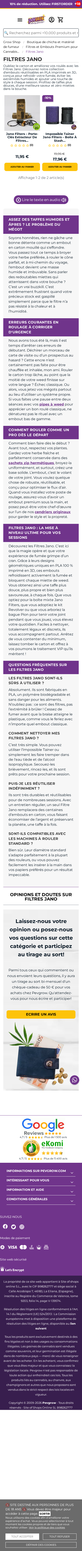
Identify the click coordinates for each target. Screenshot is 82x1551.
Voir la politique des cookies (47, 1527)
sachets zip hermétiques (31, 463)
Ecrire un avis (41, 1014)
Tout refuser (59, 1536)
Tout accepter (22, 1536)
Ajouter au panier (22, 167)
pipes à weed (51, 404)
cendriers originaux (53, 512)
